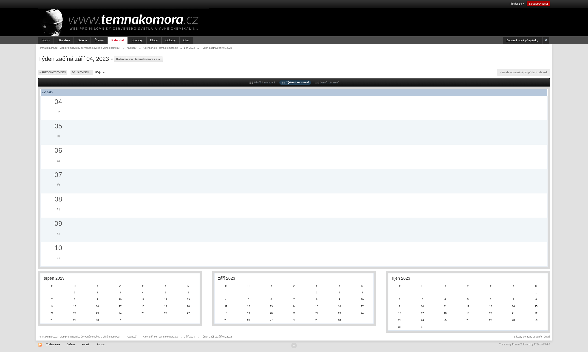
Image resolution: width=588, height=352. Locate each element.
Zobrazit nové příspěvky (522, 40)
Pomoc (101, 344)
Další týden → (82, 72)
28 (52, 320)
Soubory (137, 40)
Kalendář (117, 40)
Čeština (71, 344)
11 (142, 299)
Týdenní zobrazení (297, 82)
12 (165, 299)
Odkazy (170, 40)
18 (142, 306)
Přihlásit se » (517, 3)
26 (165, 313)
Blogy (154, 40)
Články (99, 40)
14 (52, 306)
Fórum (46, 40)
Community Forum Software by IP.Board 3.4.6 (524, 344)
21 (52, 313)
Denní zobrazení (329, 82)
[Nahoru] (294, 345)
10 (120, 299)
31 (120, 320)
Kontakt (86, 344)
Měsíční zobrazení (264, 82)
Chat (186, 40)
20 (188, 306)
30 (97, 320)
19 (165, 306)
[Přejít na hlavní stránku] (123, 22)
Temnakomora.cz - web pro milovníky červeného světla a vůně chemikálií (79, 336)
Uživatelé (64, 40)
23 (97, 313)
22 (74, 313)
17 (120, 306)
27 (188, 313)
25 (142, 313)
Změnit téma (53, 344)
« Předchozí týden (53, 72)
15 (74, 306)
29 (74, 320)
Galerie (82, 40)
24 (120, 313)
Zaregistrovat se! (538, 3)
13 (188, 299)
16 (97, 306)
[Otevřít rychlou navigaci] (546, 40)
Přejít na (100, 72)
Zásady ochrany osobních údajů (532, 336)
